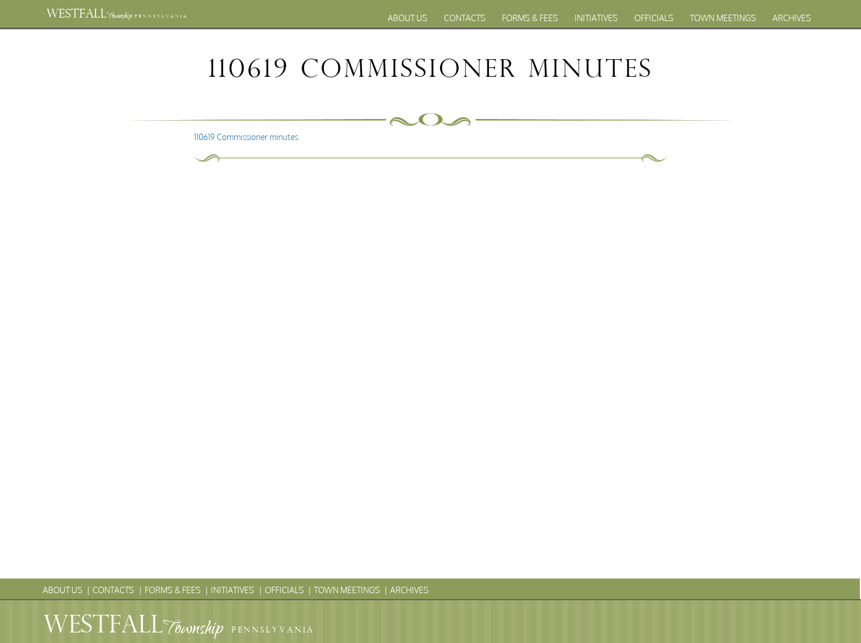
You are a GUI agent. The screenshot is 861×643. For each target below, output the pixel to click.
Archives (792, 18)
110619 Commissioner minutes (246, 137)
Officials (654, 18)
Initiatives (596, 18)
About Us (408, 18)
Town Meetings (723, 18)
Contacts (465, 18)
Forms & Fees (530, 18)
